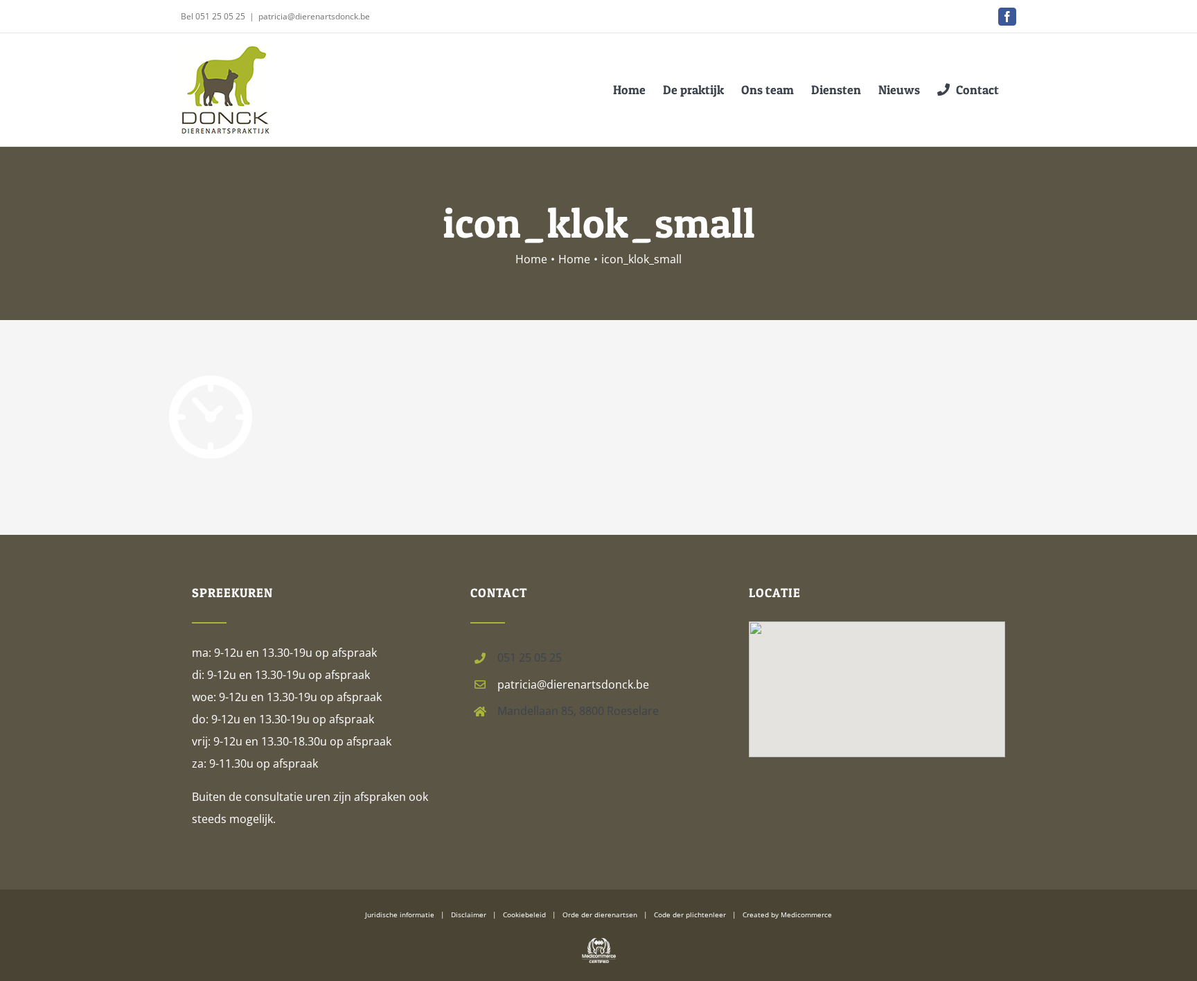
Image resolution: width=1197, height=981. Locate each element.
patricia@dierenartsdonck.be (314, 16)
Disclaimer (468, 914)
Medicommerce (806, 914)
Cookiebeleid (524, 914)
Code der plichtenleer (690, 914)
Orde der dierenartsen (599, 914)
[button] (876, 670)
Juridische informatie (399, 914)
